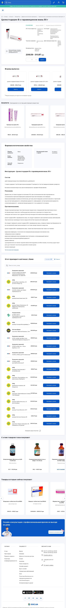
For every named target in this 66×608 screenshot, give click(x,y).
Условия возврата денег (26, 583)
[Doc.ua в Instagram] (29, 598)
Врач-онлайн (23, 568)
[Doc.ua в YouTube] (36, 598)
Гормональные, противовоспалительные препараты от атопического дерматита (55, 31)
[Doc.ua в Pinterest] (40, 598)
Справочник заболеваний (26, 571)
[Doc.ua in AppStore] (27, 592)
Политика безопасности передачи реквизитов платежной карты (26, 578)
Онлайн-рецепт (23, 566)
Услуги (21, 558)
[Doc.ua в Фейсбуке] (25, 598)
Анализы (21, 561)
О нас (6, 551)
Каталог (10, 16)
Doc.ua (5, 607)
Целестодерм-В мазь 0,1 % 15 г (15, 81)
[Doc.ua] (2, 3)
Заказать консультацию (55, 532)
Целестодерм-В (40, 41)
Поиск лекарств (23, 563)
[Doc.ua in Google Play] (38, 592)
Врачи (21, 551)
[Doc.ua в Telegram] (33, 598)
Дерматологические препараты (28, 16)
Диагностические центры (26, 556)
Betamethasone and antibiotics (59, 43)
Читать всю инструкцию (12, 250)
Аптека (5, 16)
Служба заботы (48, 555)
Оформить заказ (51, 273)
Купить (42, 59)
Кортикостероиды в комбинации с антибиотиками (40, 31)
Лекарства (16, 16)
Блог (20, 573)
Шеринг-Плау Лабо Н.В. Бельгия (38, 49)
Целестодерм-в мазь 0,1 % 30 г (39, 81)
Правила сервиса (9, 556)
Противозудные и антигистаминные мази (54, 37)
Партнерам (7, 553)
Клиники (21, 553)
